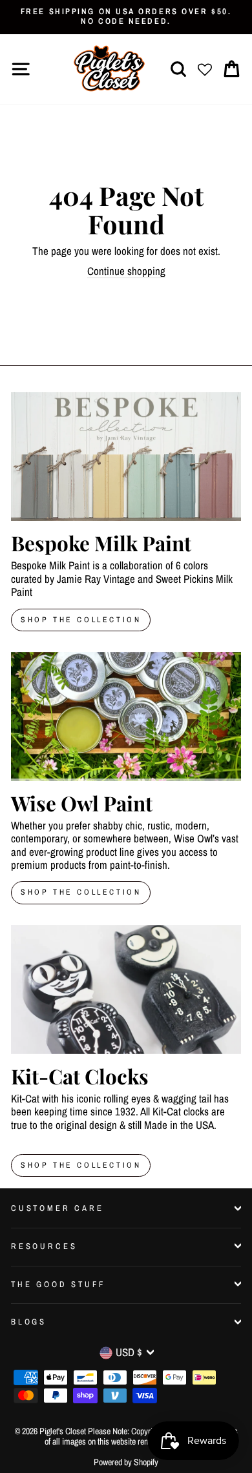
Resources (44, 1246)
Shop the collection (81, 892)
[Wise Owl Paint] (126, 716)
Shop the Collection (81, 1165)
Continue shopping (126, 271)
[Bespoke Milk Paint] (126, 456)
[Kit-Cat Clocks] (126, 989)
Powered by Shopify (126, 1462)
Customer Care (57, 1208)
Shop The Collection (81, 620)
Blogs (29, 1321)
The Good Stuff (58, 1284)
